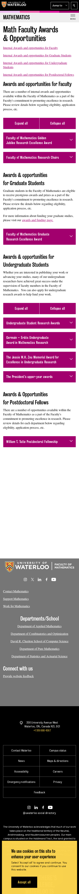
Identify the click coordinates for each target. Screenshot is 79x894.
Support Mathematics (16, 599)
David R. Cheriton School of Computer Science (39, 641)
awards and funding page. (37, 220)
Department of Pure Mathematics (39, 649)
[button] (60, 5)
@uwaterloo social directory (39, 813)
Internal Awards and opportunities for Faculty (30, 48)
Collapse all (57, 123)
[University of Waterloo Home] (14, 5)
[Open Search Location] (74, 5)
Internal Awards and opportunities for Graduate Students (37, 55)
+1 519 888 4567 (42, 730)
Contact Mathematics (16, 591)
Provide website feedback (18, 676)
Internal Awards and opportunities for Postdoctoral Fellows (38, 75)
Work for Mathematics (16, 606)
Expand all (21, 123)
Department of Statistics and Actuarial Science (39, 656)
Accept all (24, 882)
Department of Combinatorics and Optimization (39, 634)
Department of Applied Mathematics (39, 626)
